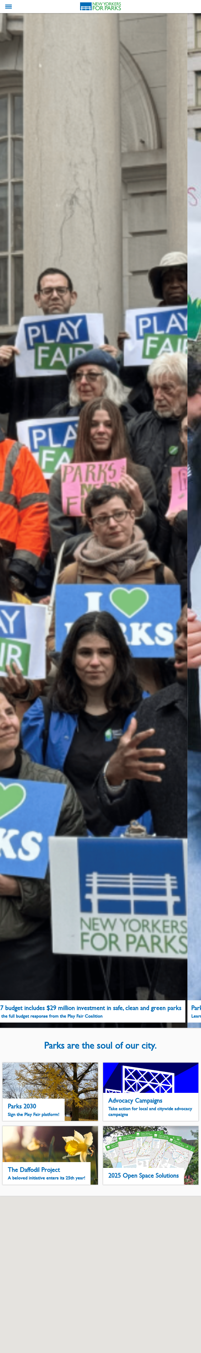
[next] (192, 520)
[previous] (8, 520)
